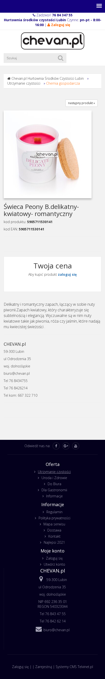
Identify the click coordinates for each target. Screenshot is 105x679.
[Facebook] (56, 446)
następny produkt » (81, 103)
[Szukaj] (60, 58)
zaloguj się (67, 274)
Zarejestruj (43, 666)
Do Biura (54, 484)
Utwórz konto (54, 564)
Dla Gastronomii (54, 490)
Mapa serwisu (54, 524)
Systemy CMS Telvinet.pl (74, 666)
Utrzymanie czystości (23, 83)
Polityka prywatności (54, 518)
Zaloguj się (54, 558)
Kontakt (54, 536)
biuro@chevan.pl (56, 630)
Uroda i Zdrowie (54, 477)
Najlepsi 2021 (54, 542)
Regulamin (54, 512)
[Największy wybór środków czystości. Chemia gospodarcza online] (52, 40)
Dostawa (54, 530)
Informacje (54, 496)
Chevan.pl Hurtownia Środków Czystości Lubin (47, 78)
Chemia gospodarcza (63, 83)
